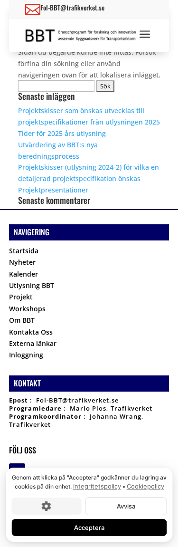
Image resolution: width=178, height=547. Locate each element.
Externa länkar (32, 345)
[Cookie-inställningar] (46, 505)
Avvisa (125, 505)
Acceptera (89, 527)
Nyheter (22, 263)
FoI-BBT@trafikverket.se (77, 400)
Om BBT (22, 321)
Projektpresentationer (53, 189)
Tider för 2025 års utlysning (62, 133)
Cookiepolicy (145, 486)
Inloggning (26, 356)
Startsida (23, 252)
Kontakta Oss (31, 333)
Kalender (23, 275)
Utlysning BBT (31, 287)
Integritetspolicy (97, 486)
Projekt (21, 298)
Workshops (27, 310)
